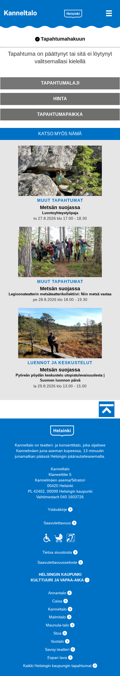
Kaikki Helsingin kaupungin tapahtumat (57, 665)
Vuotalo (57, 641)
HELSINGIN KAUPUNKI (60, 574)
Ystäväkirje (57, 509)
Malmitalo (57, 617)
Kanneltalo (32, 12)
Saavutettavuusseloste (57, 562)
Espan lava (57, 657)
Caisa (57, 601)
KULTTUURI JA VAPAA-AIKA (57, 580)
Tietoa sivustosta (57, 552)
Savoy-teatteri (57, 649)
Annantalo (57, 593)
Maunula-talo (57, 625)
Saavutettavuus (57, 523)
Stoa (57, 633)
